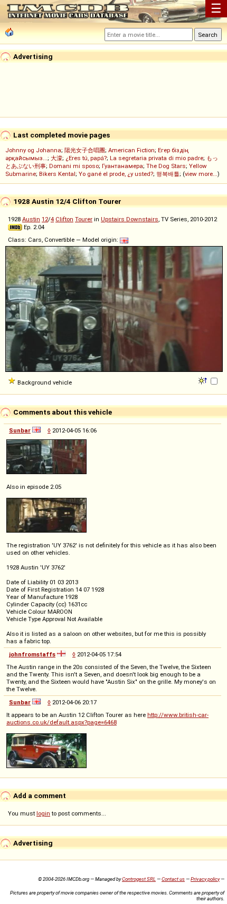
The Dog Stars (166, 166)
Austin (31, 219)
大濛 (56, 158)
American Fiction (131, 150)
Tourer (83, 219)
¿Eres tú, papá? (86, 158)
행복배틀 (167, 174)
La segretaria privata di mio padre (156, 158)
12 (45, 219)
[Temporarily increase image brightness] (203, 380)
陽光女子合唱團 (84, 150)
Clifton (64, 219)
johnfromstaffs (32, 654)
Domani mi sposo (74, 166)
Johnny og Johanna (33, 150)
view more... (201, 174)
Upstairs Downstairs (129, 219)
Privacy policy (205, 879)
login (43, 813)
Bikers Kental (57, 174)
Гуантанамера (122, 166)
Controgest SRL (139, 879)
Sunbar (20, 430)
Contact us (173, 879)
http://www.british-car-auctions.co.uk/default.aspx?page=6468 (107, 718)
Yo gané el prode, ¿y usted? (116, 174)
